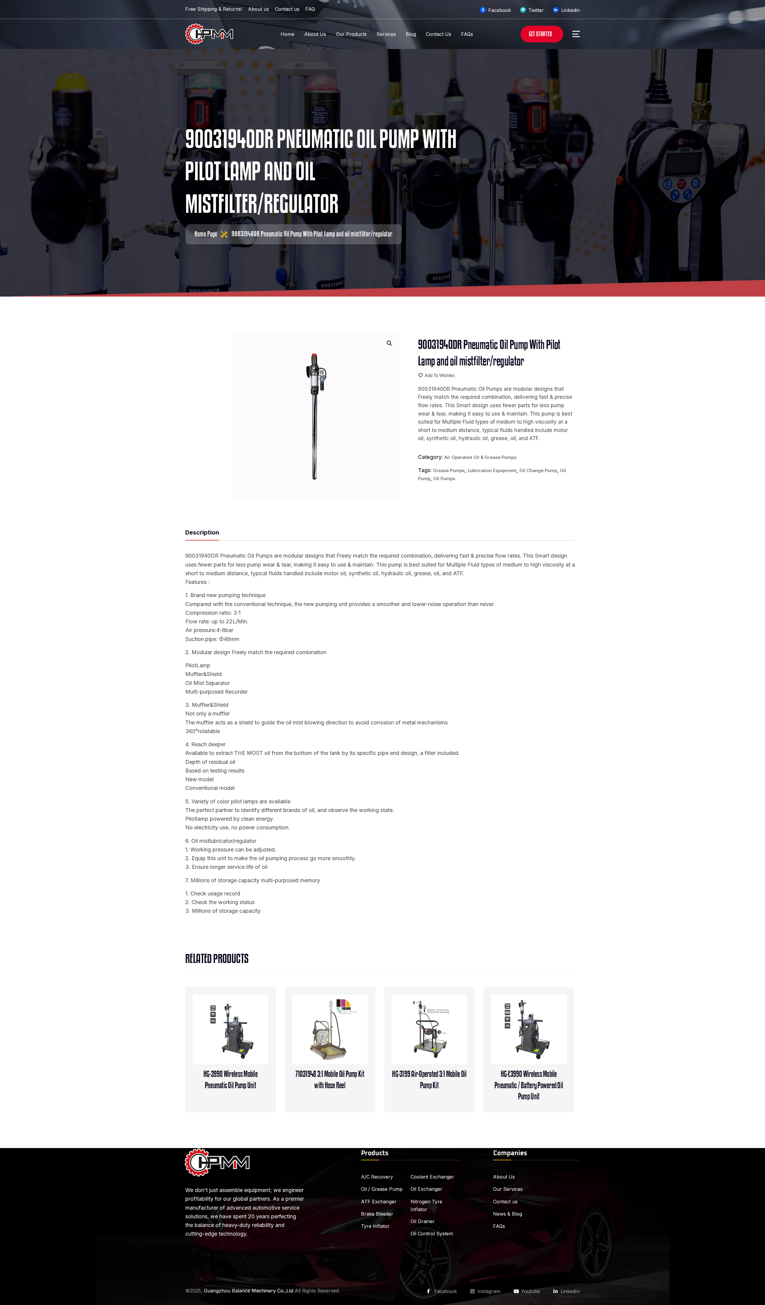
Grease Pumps (449, 470)
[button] (389, 343)
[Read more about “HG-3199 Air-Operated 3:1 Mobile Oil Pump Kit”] (441, 1039)
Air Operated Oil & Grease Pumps (480, 457)
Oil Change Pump (538, 470)
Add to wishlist (440, 375)
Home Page (206, 234)
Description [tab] (202, 532)
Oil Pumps (444, 478)
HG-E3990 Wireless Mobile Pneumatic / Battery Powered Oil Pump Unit (529, 1085)
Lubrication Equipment (492, 470)
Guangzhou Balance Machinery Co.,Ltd (248, 1291)
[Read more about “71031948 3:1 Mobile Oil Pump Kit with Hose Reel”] (342, 1039)
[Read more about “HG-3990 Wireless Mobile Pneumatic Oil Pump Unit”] (243, 1039)
